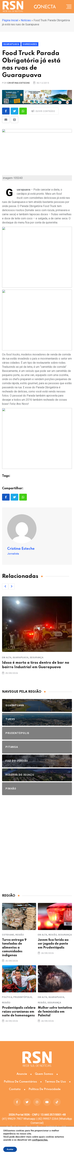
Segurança (37, 657)
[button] (5, 586)
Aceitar (10, 1149)
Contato (15, 1089)
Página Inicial (10, 20)
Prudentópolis (22, 997)
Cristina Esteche (18, 83)
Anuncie (22, 1074)
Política (7, 997)
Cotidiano (8, 935)
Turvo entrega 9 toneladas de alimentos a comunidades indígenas (14, 947)
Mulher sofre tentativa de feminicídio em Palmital (55, 1011)
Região (19, 935)
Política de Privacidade (45, 1089)
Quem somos (44, 1074)
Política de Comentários (20, 1081)
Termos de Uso (55, 1081)
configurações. (40, 1139)
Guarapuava (21, 657)
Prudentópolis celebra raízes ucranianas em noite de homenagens (18, 1011)
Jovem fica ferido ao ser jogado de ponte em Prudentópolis (53, 943)
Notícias (26, 20)
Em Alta (7, 657)
